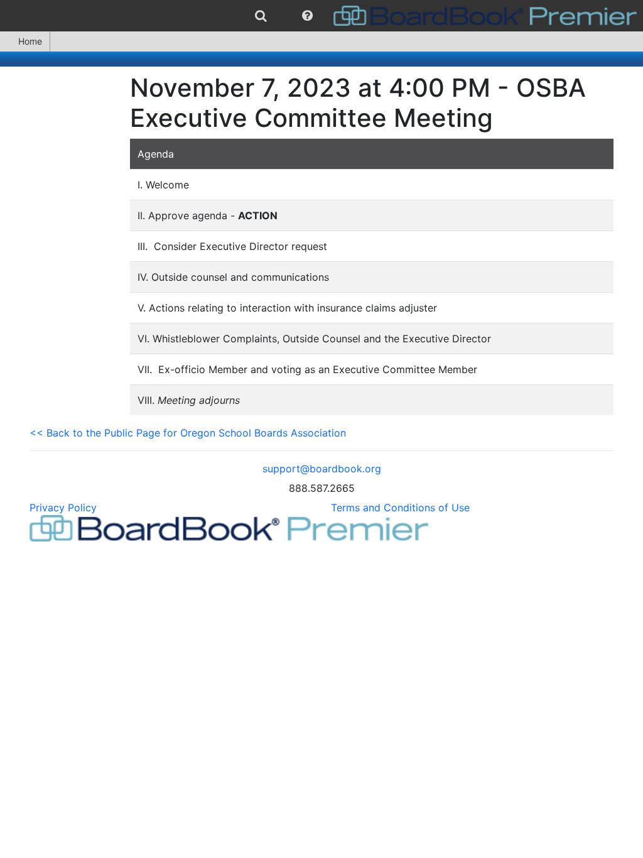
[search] (260, 15)
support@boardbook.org (321, 468)
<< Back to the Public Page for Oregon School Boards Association (188, 432)
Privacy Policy (63, 507)
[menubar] (321, 15)
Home (30, 41)
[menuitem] (260, 15)
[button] (307, 15)
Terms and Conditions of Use (400, 507)
